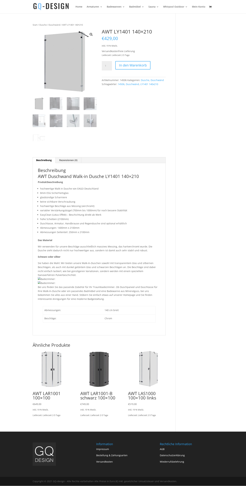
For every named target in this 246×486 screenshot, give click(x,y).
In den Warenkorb (133, 65)
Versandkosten (104, 461)
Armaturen (93, 7)
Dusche (43, 24)
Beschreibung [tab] (44, 160)
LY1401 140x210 (149, 84)
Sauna (151, 7)
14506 (121, 84)
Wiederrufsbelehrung (172, 461)
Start (35, 24)
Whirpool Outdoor (173, 7)
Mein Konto (198, 7)
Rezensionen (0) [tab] (68, 160)
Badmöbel (135, 7)
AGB (162, 449)
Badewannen (114, 7)
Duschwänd (54, 24)
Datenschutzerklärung (172, 455)
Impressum (102, 449)
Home (78, 7)
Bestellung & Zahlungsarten (112, 455)
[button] (91, 34)
